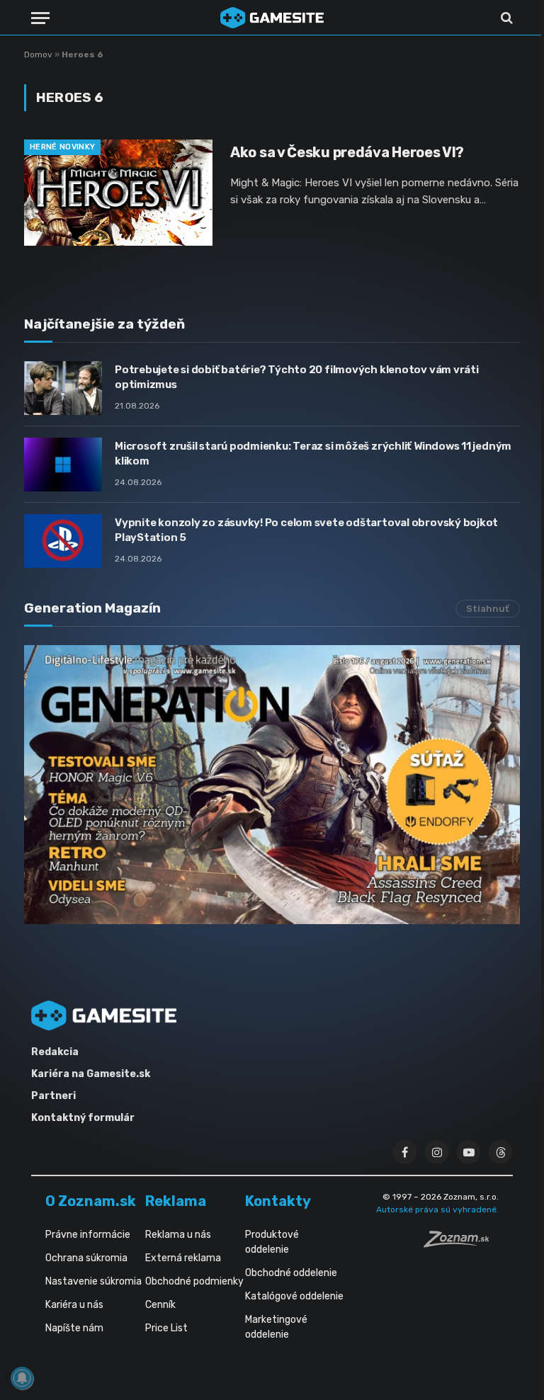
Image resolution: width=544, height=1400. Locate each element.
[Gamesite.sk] (272, 17)
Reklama (175, 1201)
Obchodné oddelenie (291, 1273)
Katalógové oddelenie (294, 1296)
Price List (166, 1328)
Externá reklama (183, 1258)
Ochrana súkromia (86, 1258)
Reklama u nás (178, 1235)
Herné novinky (62, 147)
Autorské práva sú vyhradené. (437, 1209)
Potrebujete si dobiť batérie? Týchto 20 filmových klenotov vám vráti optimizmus (297, 377)
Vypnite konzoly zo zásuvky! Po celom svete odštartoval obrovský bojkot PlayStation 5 (306, 530)
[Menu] (40, 18)
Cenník (160, 1305)
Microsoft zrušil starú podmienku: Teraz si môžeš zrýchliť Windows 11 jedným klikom (313, 453)
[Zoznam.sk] (461, 1243)
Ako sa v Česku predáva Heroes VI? (347, 152)
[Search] (505, 18)
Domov (38, 54)
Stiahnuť (487, 608)
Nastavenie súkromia (93, 1281)
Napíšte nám (74, 1328)
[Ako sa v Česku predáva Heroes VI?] (118, 193)
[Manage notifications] (22, 1378)
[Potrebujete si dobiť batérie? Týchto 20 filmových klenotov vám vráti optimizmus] (63, 388)
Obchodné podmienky (194, 1281)
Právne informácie (87, 1235)
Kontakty (278, 1201)
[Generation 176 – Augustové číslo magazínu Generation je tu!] (272, 784)
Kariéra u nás (74, 1305)
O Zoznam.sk (90, 1201)
